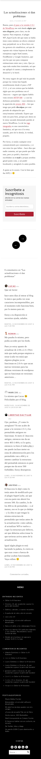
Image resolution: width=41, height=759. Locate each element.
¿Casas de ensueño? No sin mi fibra (19, 712)
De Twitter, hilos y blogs (14, 726)
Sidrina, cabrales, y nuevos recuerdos (19, 609)
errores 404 (20, 104)
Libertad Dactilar (19, 415)
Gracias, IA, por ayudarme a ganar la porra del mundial (20, 666)
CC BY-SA (19, 741)
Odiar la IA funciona (13, 600)
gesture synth (10, 671)
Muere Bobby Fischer (13, 699)
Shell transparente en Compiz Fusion (19, 718)
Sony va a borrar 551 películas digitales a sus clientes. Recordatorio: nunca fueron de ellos (20, 631)
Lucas (12, 286)
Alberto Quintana (11, 652)
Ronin (12, 333)
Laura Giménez (11, 662)
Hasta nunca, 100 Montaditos (16, 715)
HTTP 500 (18, 98)
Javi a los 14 (10, 617)
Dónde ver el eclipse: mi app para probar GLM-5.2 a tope (18, 638)
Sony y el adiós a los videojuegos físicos (20, 626)
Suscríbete (19, 214)
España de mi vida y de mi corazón (18, 613)
